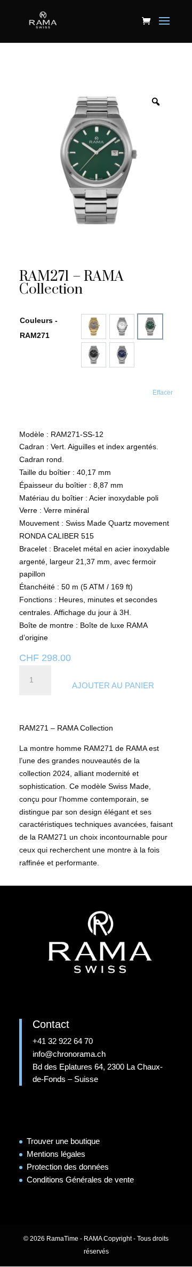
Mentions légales (56, 1153)
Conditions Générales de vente (80, 1179)
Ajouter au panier (113, 685)
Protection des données (68, 1166)
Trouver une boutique (63, 1141)
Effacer (163, 392)
